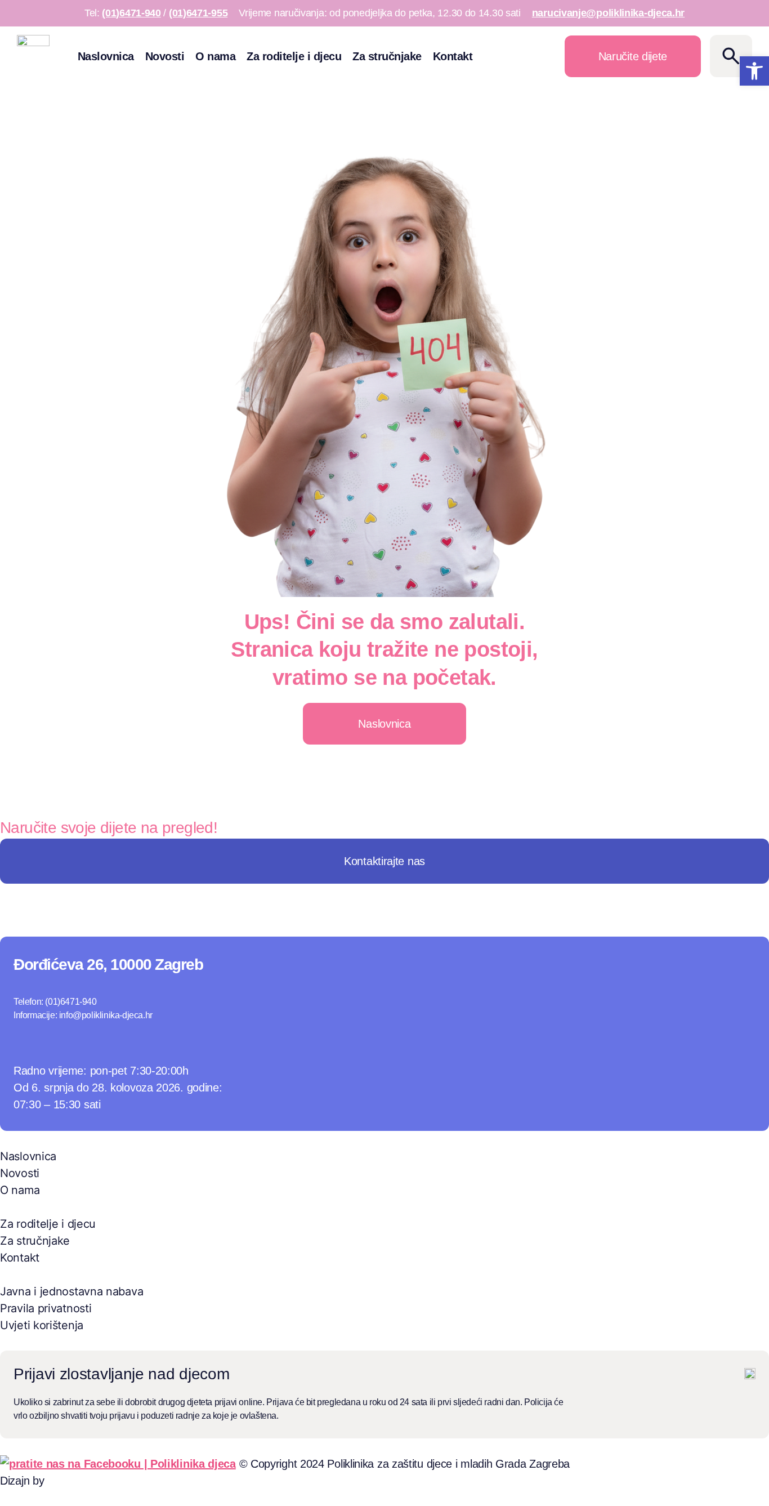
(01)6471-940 (131, 13)
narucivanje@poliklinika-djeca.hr (608, 13)
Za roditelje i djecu (294, 56)
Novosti (165, 56)
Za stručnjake (387, 56)
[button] (754, 71)
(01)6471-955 (198, 13)
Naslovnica (106, 56)
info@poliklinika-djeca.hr (106, 1015)
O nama (215, 56)
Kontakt (453, 56)
